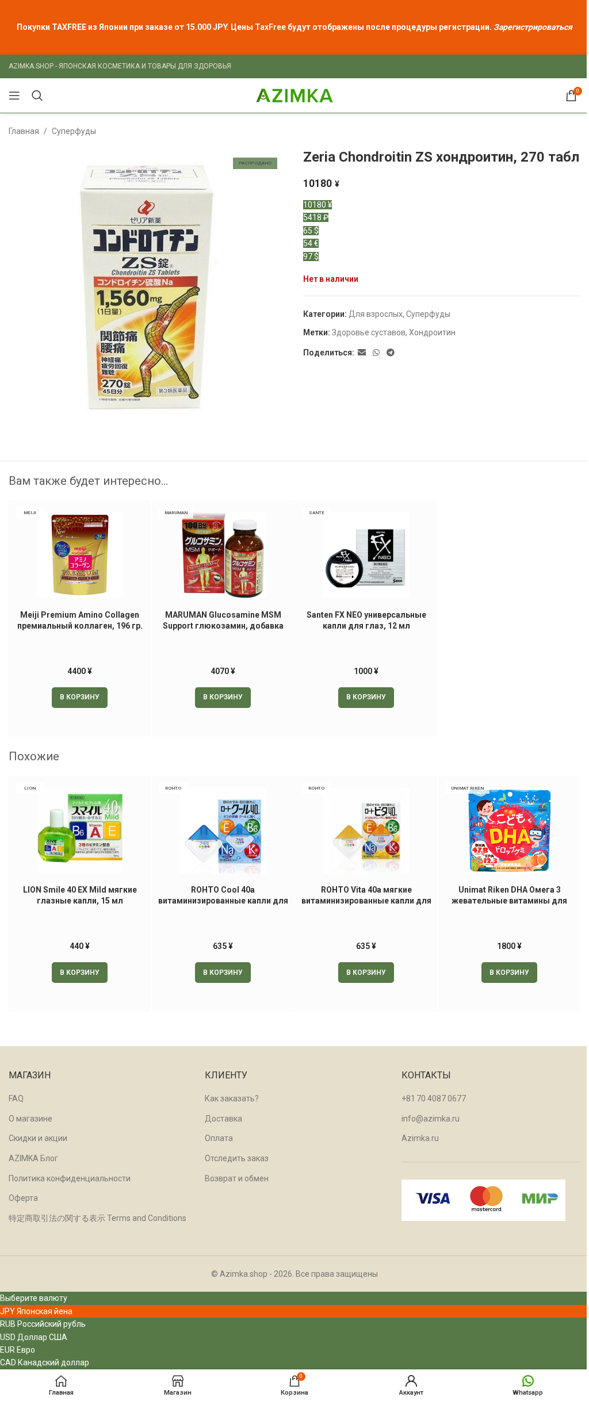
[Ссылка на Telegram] (390, 353)
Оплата (219, 1138)
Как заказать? (232, 1098)
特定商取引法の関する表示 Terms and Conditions (97, 1218)
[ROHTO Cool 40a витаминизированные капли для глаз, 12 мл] (223, 830)
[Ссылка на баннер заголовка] (294, 27)
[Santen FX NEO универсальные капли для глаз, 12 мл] (366, 555)
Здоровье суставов (369, 332)
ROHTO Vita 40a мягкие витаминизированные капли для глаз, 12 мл (366, 901)
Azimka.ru (420, 1138)
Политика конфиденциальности (70, 1178)
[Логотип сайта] (294, 94)
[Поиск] (37, 95)
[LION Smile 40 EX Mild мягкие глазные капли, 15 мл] (80, 830)
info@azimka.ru (430, 1118)
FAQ (16, 1098)
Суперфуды (74, 131)
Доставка (223, 1118)
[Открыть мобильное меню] (14, 95)
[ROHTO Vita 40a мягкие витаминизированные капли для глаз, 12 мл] (366, 830)
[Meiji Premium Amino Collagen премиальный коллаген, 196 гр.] (80, 555)
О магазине (30, 1118)
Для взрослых (376, 314)
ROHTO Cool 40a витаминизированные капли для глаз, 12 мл (223, 901)
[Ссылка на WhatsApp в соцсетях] (376, 353)
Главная (24, 131)
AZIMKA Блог (33, 1158)
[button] (80, 697)
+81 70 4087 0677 (433, 1098)
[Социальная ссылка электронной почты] (361, 353)
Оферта (23, 1198)
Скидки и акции (38, 1138)
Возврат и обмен (237, 1178)
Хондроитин (432, 332)
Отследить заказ (237, 1158)
